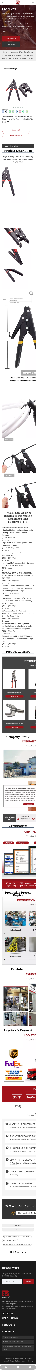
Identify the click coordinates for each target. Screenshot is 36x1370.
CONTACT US (11, 44)
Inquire (15, 130)
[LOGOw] (6, 1294)
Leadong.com (21, 1361)
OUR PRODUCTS (11, 39)
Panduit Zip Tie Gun (10, 1240)
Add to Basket (15, 135)
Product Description (11, 146)
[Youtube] (7, 1313)
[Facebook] (3, 1313)
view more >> (6, 527)
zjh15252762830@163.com (13, 1342)
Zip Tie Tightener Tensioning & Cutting (16, 1244)
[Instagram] (11, 1313)
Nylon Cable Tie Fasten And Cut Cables (16, 1237)
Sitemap (30, 1361)
